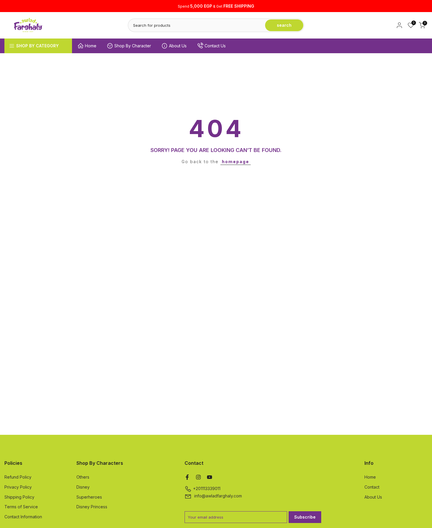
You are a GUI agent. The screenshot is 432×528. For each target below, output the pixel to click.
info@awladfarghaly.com (218, 495)
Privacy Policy (18, 486)
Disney (83, 486)
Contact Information (23, 516)
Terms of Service (21, 506)
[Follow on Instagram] (198, 477)
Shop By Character (132, 45)
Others (82, 476)
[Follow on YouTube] (209, 477)
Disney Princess (91, 506)
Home (90, 45)
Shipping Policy (19, 496)
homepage (235, 161)
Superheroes (89, 496)
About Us (178, 45)
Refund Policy (17, 476)
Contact (371, 486)
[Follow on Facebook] (187, 477)
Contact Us (215, 45)
